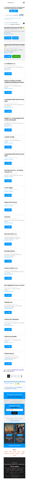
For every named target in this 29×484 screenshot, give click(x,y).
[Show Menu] (24, 2)
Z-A (16, 22)
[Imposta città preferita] (5, 2)
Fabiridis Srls (8, 302)
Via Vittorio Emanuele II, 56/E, (11, 237)
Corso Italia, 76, (8, 323)
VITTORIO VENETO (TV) (9, 238)
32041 (12, 271)
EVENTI (14, 455)
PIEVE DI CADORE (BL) (19, 220)
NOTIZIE (5, 451)
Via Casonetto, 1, (8, 288)
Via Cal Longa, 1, (8, 340)
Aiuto (19, 473)
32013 (12, 85)
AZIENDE (22, 453)
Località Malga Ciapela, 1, (10, 305)
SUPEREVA (21, 470)
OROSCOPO (6, 453)
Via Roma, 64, (7, 271)
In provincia (12, 24)
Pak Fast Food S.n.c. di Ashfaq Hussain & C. (13, 171)
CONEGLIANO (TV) (8, 358)
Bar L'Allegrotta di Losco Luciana (14, 285)
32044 (12, 220)
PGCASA (7, 469)
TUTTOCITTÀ (18, 469)
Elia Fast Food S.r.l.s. (10, 234)
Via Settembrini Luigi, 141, (10, 357)
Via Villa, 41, (7, 175)
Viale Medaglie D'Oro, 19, (10, 67)
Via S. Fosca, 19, (8, 254)
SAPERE (23, 451)
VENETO (8, 32)
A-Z (14, 22)
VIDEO (19, 451)
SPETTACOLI (9, 435)
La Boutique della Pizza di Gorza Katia (14, 100)
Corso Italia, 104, (8, 31)
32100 (17, 67)
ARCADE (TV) (18, 340)
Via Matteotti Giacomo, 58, (10, 123)
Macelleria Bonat (9, 251)
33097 (15, 49)
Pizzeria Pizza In (9, 353)
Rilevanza (11, 22)
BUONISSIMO (17, 470)
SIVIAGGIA (7, 470)
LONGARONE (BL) (18, 85)
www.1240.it (16, 15)
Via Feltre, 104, (7, 140)
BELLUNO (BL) (17, 140)
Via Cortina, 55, (7, 220)
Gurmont (7, 217)
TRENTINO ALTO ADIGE (9, 255)
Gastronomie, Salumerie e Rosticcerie (10, 29)
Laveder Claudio (9, 137)
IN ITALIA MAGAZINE (7, 464)
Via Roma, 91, (7, 85)
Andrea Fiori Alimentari (11, 319)
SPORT (10, 451)
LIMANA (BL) (16, 175)
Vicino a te (18, 24)
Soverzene (10, 2)
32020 (11, 175)
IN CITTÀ (11, 453)
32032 (13, 288)
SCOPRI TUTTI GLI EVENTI (14, 445)
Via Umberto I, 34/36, (9, 49)
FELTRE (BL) (17, 288)
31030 (13, 340)
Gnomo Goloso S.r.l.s (11, 268)
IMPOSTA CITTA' (14, 464)
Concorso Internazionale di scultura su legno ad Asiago (20, 439)
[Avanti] (21, 376)
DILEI (22, 469)
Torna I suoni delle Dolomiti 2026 (9, 438)
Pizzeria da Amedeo (10, 336)
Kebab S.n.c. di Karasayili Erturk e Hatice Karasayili (14, 119)
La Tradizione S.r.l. (10, 63)
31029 (19, 237)
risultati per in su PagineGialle (13, 388)
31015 (17, 357)
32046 (13, 31)
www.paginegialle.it (18, 384)
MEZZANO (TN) (18, 254)
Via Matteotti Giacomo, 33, (10, 104)
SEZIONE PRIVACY (21, 464)
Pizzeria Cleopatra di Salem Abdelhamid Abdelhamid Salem (14, 81)
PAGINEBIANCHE (13, 469)
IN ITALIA (17, 453)
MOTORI (14, 451)
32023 (17, 305)
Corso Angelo (8, 188)
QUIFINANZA (12, 470)
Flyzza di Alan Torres (10, 202)
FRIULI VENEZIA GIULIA (12, 51)
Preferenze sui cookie (13, 473)
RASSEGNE (20, 435)
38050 (13, 254)
